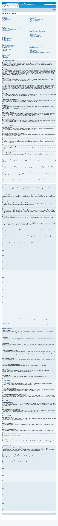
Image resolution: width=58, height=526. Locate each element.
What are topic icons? (5, 57)
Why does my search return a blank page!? (35, 36)
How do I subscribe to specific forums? (35, 42)
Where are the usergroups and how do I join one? (36, 19)
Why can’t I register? (5, 18)
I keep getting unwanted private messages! (35, 26)
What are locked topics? (5, 56)
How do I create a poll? (5, 39)
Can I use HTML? (4, 51)
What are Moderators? (33, 17)
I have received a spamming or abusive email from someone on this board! (40, 27)
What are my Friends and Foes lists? (35, 30)
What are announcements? (6, 54)
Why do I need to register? (5, 16)
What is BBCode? (4, 50)
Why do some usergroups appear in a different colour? (37, 21)
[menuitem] (8, 9)
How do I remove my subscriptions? (34, 43)
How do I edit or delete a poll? (6, 41)
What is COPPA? (4, 17)
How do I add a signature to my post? (7, 38)
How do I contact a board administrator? (35, 53)
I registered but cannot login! (6, 19)
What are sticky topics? (5, 55)
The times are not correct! (5, 28)
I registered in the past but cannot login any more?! (9, 21)
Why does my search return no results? (35, 35)
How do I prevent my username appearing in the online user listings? (11, 27)
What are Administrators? (33, 16)
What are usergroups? (33, 18)
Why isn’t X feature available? (34, 51)
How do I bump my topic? (5, 47)
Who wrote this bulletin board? (34, 50)
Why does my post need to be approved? (7, 46)
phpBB (45, 154)
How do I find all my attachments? (34, 47)
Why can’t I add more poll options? (7, 40)
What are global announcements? (6, 53)
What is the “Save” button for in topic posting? (8, 45)
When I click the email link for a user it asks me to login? (9, 33)
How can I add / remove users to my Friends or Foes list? (37, 31)
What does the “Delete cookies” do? (7, 23)
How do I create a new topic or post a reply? (8, 36)
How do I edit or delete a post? (6, 37)
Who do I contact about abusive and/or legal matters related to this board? (40, 52)
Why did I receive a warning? (6, 43)
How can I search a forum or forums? (35, 34)
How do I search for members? (34, 37)
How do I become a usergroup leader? (35, 20)
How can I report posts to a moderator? (7, 44)
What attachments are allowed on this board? (36, 46)
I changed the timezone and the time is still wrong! (9, 29)
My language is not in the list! (6, 30)
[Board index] (10, 5)
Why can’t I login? (4, 20)
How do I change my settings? (6, 26)
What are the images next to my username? (8, 31)
